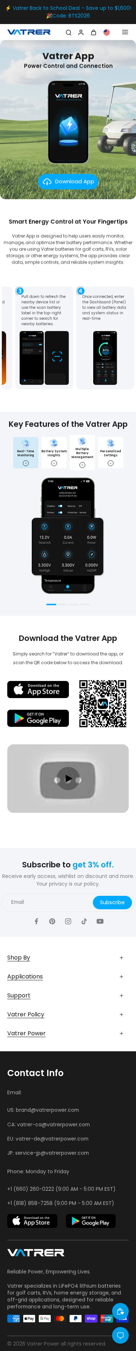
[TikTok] (84, 921)
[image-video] (68, 778)
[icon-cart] (94, 32)
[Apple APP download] (32, 1221)
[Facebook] (36, 921)
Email (17, 902)
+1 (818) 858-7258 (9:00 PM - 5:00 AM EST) (60, 1203)
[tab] (51, 605)
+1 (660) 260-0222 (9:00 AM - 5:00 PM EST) (61, 1189)
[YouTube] (100, 921)
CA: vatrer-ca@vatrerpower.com (48, 1124)
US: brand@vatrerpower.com (43, 1110)
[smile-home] (120, 1311)
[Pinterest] (52, 921)
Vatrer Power (43, 1343)
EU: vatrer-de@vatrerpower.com (47, 1138)
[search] (68, 32)
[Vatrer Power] (36, 1255)
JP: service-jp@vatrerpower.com (48, 1153)
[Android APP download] (91, 1221)
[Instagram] (68, 921)
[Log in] (80, 32)
